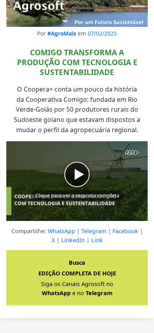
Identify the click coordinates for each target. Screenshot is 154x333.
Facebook (125, 231)
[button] (77, 181)
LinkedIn (73, 240)
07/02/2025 (102, 33)
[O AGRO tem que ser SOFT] (77, 13)
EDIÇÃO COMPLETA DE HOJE (77, 273)
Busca (77, 262)
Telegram (93, 231)
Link (97, 240)
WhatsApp (61, 231)
